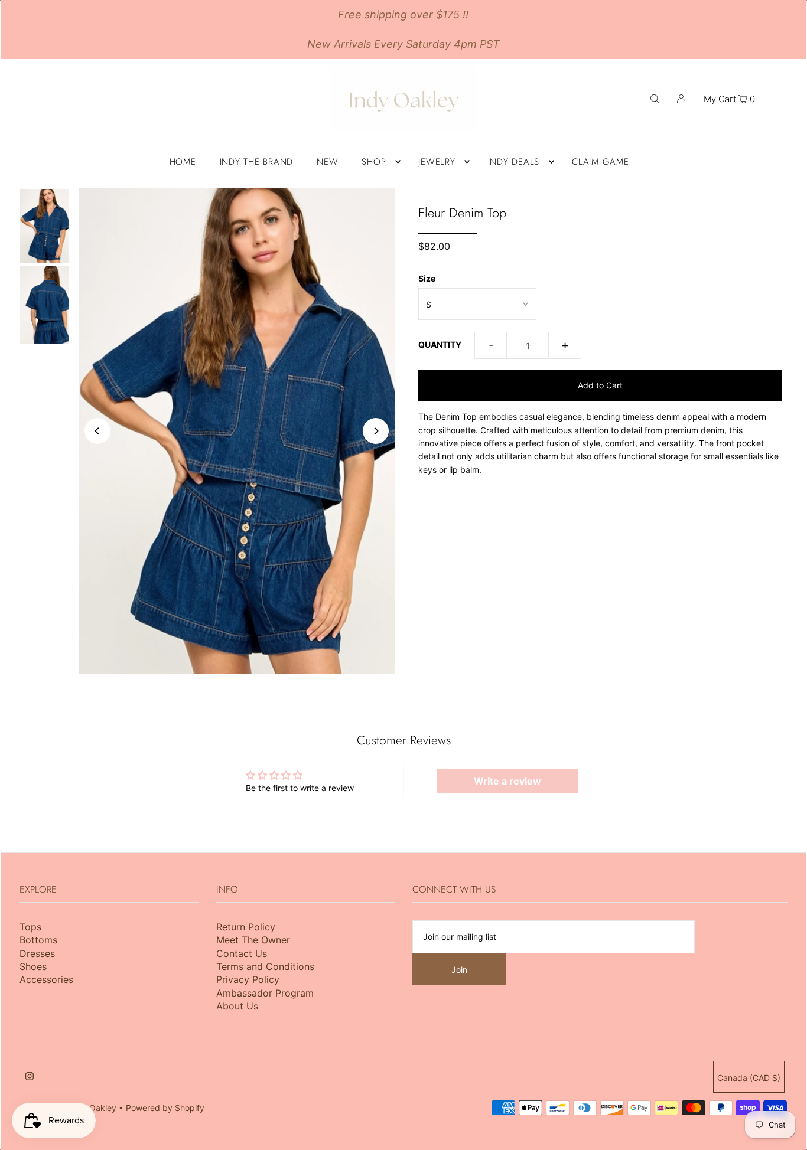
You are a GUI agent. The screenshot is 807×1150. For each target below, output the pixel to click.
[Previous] (97, 431)
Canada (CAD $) (748, 1078)
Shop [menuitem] (374, 161)
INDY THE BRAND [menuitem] (257, 161)
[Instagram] (29, 1077)
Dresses (37, 953)
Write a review (507, 781)
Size (426, 278)
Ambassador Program (265, 993)
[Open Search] (654, 98)
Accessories (46, 979)
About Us (237, 1006)
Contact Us (241, 953)
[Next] (376, 431)
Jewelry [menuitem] (436, 161)
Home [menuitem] (183, 161)
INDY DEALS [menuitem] (514, 161)
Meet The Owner (253, 940)
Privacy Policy (247, 979)
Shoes (33, 966)
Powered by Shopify (165, 1108)
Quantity (439, 344)
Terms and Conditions (265, 966)
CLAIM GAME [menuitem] (600, 161)
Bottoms (38, 940)
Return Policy (245, 927)
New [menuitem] (327, 161)
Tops (30, 927)
